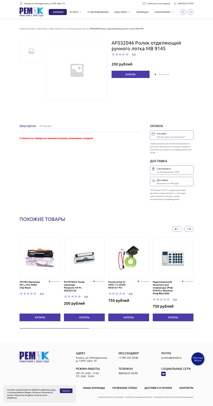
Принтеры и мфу (45, 29)
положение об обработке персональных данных (173, 397)
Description (28, 126)
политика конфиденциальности (138, 397)
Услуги (74, 12)
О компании (162, 12)
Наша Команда (94, 387)
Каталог (58, 12)
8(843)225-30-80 (185, 3)
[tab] (29, 126)
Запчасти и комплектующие (68, 29)
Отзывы (46, 126)
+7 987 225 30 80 (128, 357)
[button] (177, 229)
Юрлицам (142, 12)
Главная (23, 29)
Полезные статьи (124, 387)
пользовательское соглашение (111, 397)
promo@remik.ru (171, 357)
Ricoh (85, 29)
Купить (130, 74)
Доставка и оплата (158, 387)
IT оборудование (98, 12)
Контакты (186, 387)
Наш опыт (120, 12)
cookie (53, 390)
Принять (66, 391)
